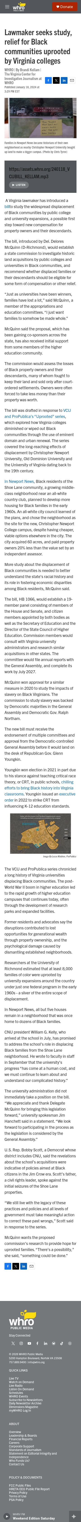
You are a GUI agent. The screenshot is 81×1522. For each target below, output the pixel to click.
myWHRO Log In (20, 1410)
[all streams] (75, 1516)
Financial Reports (20, 1439)
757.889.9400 (17, 1362)
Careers (14, 1443)
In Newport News (19, 481)
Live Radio (15, 1385)
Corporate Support (21, 1446)
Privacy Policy (18, 1492)
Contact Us (16, 1464)
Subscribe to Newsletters (26, 1400)
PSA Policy (16, 1500)
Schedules (16, 1393)
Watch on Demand (21, 1382)
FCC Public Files (20, 1485)
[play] (7, 1516)
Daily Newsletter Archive (25, 1403)
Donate (66, 7)
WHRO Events (18, 1396)
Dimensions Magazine (23, 1407)
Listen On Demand (21, 1389)
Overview (15, 1432)
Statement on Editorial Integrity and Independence (33, 1455)
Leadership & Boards (23, 1435)
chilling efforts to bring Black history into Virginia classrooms (38, 787)
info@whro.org (36, 1362)
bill (6, 206)
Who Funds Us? (19, 1460)
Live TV (13, 1378)
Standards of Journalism (25, 1450)
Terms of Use (17, 1496)
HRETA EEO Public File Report (29, 1489)
